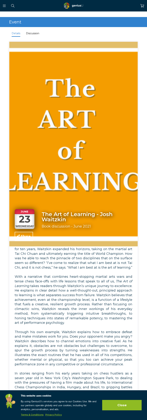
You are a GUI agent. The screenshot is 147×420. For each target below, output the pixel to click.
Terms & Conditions (32, 414)
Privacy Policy (53, 414)
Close (122, 405)
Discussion (32, 33)
